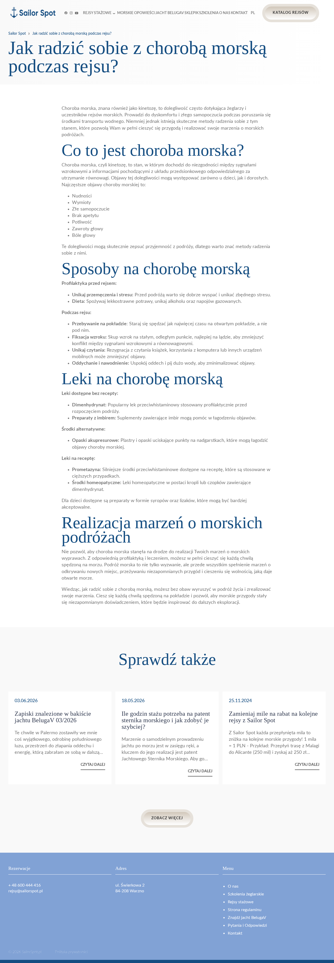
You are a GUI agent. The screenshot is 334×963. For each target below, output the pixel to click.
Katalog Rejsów (291, 13)
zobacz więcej (167, 818)
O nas (224, 13)
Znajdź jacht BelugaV (247, 918)
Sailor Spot (17, 33)
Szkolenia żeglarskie (246, 894)
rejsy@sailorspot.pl (25, 891)
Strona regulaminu (244, 910)
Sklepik (191, 13)
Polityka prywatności (71, 952)
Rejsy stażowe (97, 13)
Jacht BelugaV (169, 13)
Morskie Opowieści (136, 13)
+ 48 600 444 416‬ (24, 885)
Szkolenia (209, 13)
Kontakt (239, 13)
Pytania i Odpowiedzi (247, 925)
